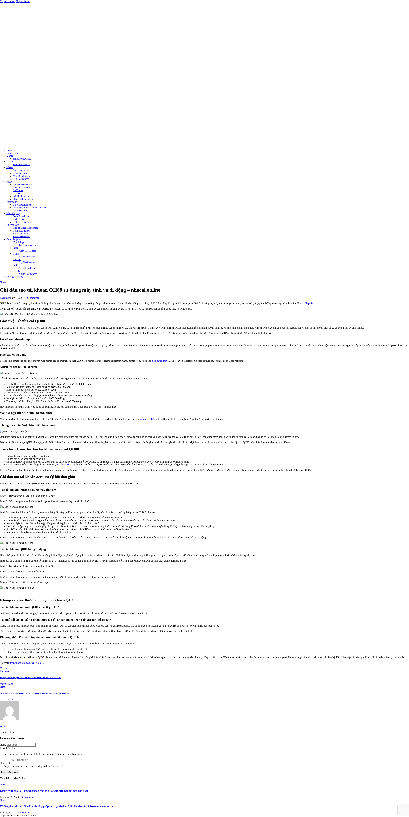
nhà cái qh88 (306, 303)
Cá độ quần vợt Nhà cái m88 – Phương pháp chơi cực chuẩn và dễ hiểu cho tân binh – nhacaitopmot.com (57, 806)
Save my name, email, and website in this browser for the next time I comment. (43, 754)
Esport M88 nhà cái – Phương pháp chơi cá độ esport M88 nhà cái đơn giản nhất (44, 791)
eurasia (3, 726)
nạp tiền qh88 (147, 419)
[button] (19, 668)
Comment (5, 763)
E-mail (3, 748)
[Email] (16, 668)
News (3, 282)
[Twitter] (8, 668)
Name (3, 744)
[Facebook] (12, 668)
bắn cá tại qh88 (160, 360)
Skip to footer (23, 1)
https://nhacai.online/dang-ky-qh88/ (26, 662)
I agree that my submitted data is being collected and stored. (34, 766)
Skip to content (7, 1)
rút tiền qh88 (62, 464)
